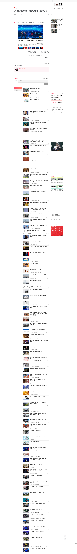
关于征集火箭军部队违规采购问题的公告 (37, 329)
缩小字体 (43, 14)
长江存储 (35, 244)
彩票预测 (35, 228)
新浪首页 (65, 536)
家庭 (35, 211)
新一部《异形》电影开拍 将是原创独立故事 (57, 112)
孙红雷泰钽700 (60, 99)
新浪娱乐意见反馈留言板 (55, 214)
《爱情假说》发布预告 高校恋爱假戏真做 (57, 107)
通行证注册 (59, 219)
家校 (37, 321)
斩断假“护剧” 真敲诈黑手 (34, 99)
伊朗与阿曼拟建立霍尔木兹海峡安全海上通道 (38, 274)
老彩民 (38, 360)
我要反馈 (47, 63)
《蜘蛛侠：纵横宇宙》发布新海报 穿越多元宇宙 (57, 110)
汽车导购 (35, 217)
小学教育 (35, 321)
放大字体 (46, 14)
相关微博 (16, 90)
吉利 (37, 535)
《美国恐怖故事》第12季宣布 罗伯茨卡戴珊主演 (57, 115)
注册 (42, 84)
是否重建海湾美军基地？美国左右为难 (37, 492)
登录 (40, 84)
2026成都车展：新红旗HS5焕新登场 (36, 520)
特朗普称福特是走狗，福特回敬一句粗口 (37, 252)
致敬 (20, 63)
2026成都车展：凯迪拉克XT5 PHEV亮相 (37, 503)
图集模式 (42, 43)
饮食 (36, 315)
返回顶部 (65, 542)
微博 (51, 14)
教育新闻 (35, 91)
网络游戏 (41, 131)
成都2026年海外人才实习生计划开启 (36, 464)
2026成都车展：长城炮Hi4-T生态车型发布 (38, 526)
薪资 (35, 154)
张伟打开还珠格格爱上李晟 (54, 97)
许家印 (35, 160)
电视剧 (35, 172)
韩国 (35, 450)
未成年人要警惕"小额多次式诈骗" (36, 185)
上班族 (38, 91)
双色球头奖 (38, 228)
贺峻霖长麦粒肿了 (53, 95)
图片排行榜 (60, 102)
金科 (35, 501)
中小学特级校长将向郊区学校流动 (36, 289)
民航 (40, 272)
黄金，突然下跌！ (33, 391)
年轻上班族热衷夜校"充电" (35, 88)
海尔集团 (38, 377)
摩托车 (38, 366)
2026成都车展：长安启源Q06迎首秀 (36, 509)
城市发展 (35, 332)
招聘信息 (55, 219)
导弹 (37, 298)
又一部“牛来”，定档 (33, 93)
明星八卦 (35, 200)
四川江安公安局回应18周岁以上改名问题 (37, 396)
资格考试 (39, 456)
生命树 (35, 338)
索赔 (37, 120)
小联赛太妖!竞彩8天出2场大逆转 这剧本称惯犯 (38, 202)
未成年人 (37, 189)
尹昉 (37, 172)
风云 (37, 411)
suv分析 (35, 529)
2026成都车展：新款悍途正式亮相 (36, 486)
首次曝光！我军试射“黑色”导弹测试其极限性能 (38, 295)
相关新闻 (65, 539)
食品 (28, 287)
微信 (54, 14)
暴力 (30, 233)
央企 (36, 405)
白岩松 (17, 63)
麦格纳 (43, 518)
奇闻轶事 (35, 120)
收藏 (48, 14)
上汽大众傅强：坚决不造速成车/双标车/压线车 (38, 419)
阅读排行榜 (54, 102)
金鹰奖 (37, 338)
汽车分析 (35, 411)
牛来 (40, 97)
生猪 (35, 439)
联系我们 (52, 219)
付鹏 (36, 349)
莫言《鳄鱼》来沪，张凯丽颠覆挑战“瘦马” (38, 145)
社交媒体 (38, 131)
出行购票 (35, 272)
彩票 (37, 261)
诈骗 (35, 189)
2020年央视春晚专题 (19, 65)
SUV (37, 217)
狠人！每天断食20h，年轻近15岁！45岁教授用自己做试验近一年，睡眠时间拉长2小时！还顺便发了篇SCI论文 (38, 313)
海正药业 (35, 304)
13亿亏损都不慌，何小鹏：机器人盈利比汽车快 (38, 246)
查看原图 (38, 43)
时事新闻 (35, 131)
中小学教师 (35, 456)
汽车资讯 (35, 422)
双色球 (40, 360)
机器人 (38, 200)
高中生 (35, 114)
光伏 (35, 405)
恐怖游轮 (38, 97)
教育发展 (35, 293)
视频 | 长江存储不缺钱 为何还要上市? (37, 241)
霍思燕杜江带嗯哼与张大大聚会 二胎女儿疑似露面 (60, 183)
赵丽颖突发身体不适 (59, 95)
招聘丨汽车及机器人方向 (34, 441)
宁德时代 (41, 518)
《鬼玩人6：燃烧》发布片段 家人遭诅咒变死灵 (57, 104)
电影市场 (35, 97)
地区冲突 (35, 495)
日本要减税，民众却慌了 (34, 263)
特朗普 (35, 255)
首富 (36, 501)
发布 (46, 84)
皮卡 (41, 535)
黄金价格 (37, 394)
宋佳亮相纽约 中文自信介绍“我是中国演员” (60, 190)
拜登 (35, 473)
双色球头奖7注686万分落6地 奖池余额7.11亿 (38, 225)
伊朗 (35, 278)
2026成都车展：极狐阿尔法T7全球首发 (37, 514)
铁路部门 (38, 272)
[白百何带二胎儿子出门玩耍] (57, 146)
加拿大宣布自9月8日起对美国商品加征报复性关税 (32, 286)
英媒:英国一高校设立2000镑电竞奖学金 (37, 368)
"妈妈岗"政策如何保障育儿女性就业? (37, 151)
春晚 (19, 63)
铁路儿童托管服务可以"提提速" (36, 269)
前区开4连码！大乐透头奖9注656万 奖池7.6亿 (38, 385)
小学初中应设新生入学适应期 (35, 280)
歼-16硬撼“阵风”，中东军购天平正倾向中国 (38, 191)
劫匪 (36, 366)
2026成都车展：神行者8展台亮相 (36, 537)
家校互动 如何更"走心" (34, 317)
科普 (35, 315)
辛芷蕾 (39, 172)
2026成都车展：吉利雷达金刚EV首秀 (37, 531)
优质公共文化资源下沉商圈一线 (36, 351)
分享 (56, 14)
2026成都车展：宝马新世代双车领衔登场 (37, 548)
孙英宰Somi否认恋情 (53, 99)
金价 (35, 394)
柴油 (40, 546)
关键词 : (15, 63)
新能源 (38, 422)
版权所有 (59, 224)
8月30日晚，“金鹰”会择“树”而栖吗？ (37, 334)
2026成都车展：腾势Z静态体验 (35, 430)
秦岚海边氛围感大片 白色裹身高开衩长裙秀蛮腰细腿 (54, 190)
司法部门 (39, 120)
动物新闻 (35, 183)
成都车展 (38, 512)
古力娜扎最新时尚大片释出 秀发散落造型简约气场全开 (54, 183)
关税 (37, 255)
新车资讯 (35, 512)
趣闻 (35, 143)
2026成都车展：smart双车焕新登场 (36, 475)
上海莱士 (35, 377)
